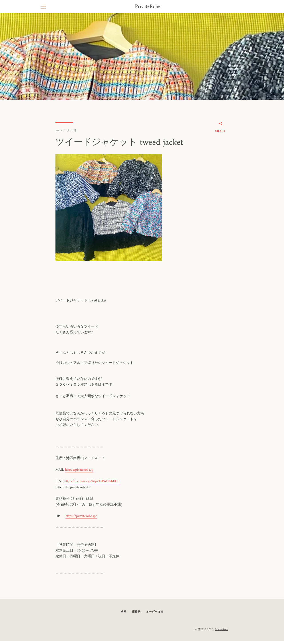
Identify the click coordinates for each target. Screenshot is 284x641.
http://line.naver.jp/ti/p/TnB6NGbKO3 (92, 481)
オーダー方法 (155, 612)
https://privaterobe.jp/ (81, 516)
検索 (123, 612)
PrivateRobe (147, 7)
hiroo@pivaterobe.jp (79, 470)
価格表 (136, 612)
